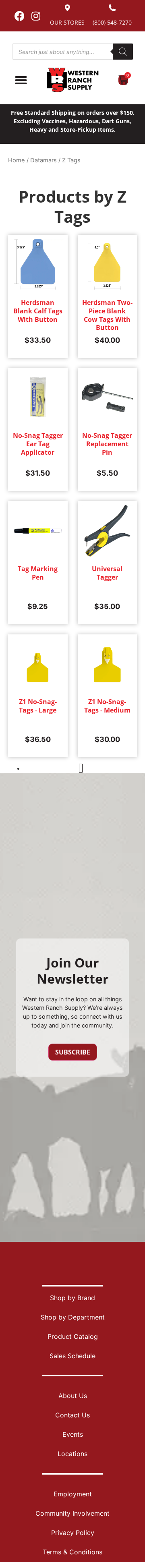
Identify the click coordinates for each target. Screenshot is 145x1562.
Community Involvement (72, 1513)
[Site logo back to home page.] (72, 80)
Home (16, 160)
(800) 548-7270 (112, 22)
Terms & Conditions (72, 1552)
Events (72, 1434)
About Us (72, 1396)
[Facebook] (19, 16)
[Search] (123, 52)
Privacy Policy (72, 1533)
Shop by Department (73, 1317)
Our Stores (67, 22)
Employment (73, 1494)
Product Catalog (73, 1336)
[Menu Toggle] (20, 80)
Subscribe (72, 1052)
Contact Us (72, 1415)
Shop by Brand (72, 1298)
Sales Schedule (72, 1356)
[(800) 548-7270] (112, 7)
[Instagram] (36, 16)
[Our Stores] (67, 7)
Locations (72, 1454)
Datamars (43, 160)
